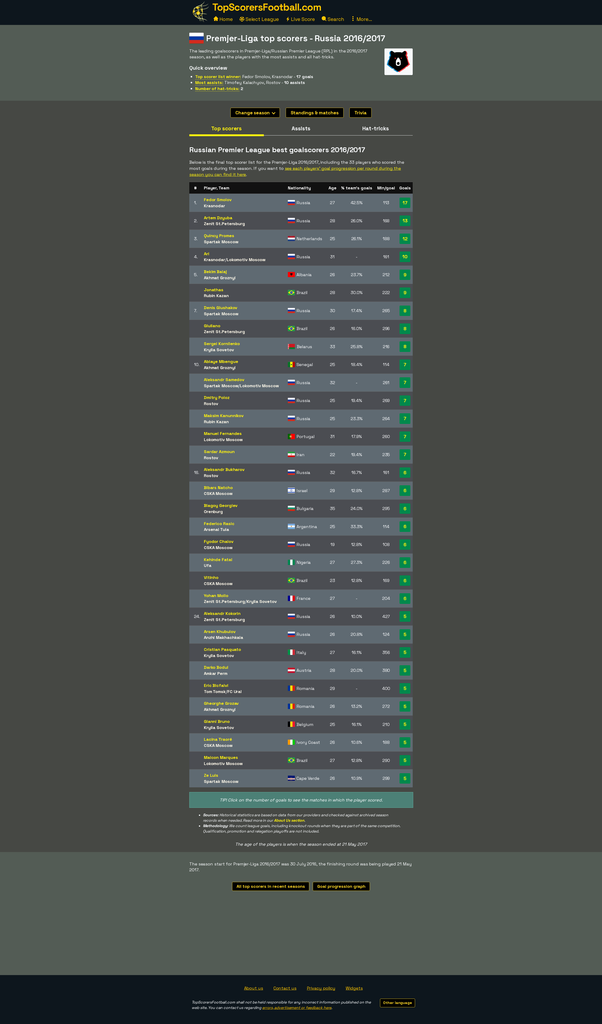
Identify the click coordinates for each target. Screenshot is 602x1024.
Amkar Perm (215, 673)
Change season (253, 113)
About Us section (289, 820)
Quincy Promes (219, 235)
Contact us (285, 988)
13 (405, 221)
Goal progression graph (341, 886)
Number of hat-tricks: (217, 88)
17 (405, 203)
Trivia (360, 113)
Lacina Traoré (218, 739)
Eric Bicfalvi (216, 685)
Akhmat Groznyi (220, 277)
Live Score (302, 19)
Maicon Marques (221, 757)
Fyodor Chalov (219, 541)
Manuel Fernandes (223, 433)
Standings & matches (315, 113)
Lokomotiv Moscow (246, 259)
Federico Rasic (219, 523)
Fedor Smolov (218, 199)
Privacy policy (321, 988)
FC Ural (234, 691)
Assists (301, 128)
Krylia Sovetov (219, 349)
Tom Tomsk (215, 691)
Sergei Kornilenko (222, 343)
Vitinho (211, 577)
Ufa (207, 565)
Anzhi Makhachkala (223, 637)
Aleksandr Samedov (224, 379)
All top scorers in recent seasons (271, 886)
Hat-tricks (375, 128)
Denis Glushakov (221, 307)
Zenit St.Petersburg (224, 223)
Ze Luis (211, 775)
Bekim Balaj (215, 271)
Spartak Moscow (221, 241)
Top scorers (226, 128)
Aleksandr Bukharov (224, 469)
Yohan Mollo (216, 595)
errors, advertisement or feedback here (296, 1007)
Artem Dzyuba (218, 217)
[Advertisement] (301, 940)
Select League (261, 19)
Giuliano (212, 325)
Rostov (211, 403)
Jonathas (213, 289)
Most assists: (209, 82)
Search (335, 19)
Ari (206, 253)
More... (363, 19)
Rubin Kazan (216, 295)
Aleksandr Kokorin (222, 613)
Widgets (354, 988)
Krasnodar (214, 205)
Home (225, 19)
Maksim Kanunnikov (224, 415)
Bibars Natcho (218, 487)
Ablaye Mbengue (221, 361)
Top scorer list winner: (218, 76)
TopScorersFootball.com (266, 7)
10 (405, 257)
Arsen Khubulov (220, 631)
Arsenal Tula (216, 529)
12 (405, 239)
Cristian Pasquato (222, 649)
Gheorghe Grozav (221, 703)
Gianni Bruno (217, 721)
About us (253, 988)
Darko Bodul (216, 667)
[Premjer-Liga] (398, 70)
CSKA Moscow (218, 493)
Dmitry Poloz (217, 397)
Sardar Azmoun (219, 451)
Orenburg (213, 511)
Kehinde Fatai (218, 559)
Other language (397, 1002)
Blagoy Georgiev (221, 505)
